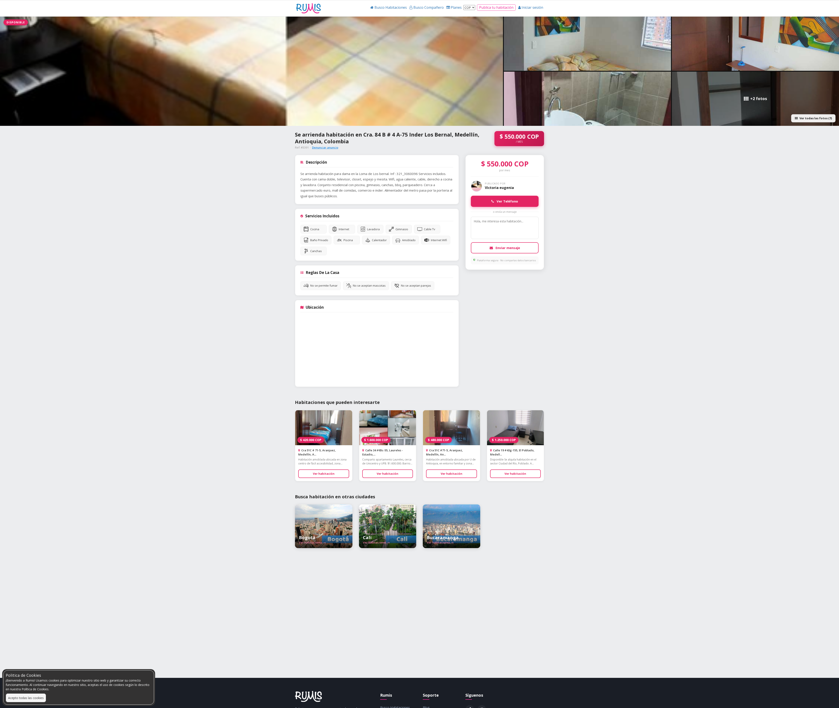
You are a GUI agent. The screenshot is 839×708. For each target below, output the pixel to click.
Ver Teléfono (507, 201)
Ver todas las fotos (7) (815, 118)
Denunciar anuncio (325, 147)
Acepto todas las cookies (26, 698)
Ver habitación (324, 474)
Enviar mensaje (507, 248)
